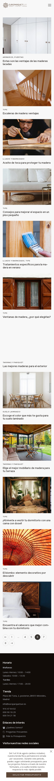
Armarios (8, 57)
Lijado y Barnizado (14, 159)
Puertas (19, 57)
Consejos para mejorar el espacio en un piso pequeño (26, 214)
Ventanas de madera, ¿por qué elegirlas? (27, 316)
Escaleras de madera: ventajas (21, 113)
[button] (49, 5)
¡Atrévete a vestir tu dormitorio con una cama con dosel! (26, 522)
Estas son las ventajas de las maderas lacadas (25, 63)
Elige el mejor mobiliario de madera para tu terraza (26, 470)
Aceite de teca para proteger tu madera (27, 162)
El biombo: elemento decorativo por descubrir (24, 574)
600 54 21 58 (9, 715)
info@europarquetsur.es (14, 704)
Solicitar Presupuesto (27, 775)
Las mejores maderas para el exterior (25, 366)
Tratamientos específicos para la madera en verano (25, 266)
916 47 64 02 (9, 708)
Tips (5, 110)
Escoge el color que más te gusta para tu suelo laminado (25, 417)
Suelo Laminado (11, 412)
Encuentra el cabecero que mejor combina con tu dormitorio (26, 627)
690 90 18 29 (9, 712)
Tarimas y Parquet (13, 362)
